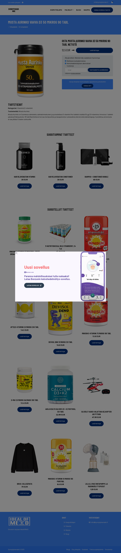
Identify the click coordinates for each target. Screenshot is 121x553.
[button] (34, 285)
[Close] (16, 253)
